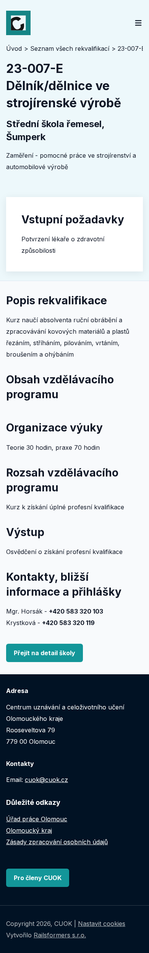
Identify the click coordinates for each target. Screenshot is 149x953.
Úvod (14, 48)
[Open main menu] (138, 23)
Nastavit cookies (101, 923)
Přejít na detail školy (44, 653)
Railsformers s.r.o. (60, 935)
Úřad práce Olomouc (36, 819)
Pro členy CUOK (38, 878)
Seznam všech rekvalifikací (69, 48)
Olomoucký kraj (29, 830)
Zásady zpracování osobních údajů (57, 842)
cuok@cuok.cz (46, 779)
